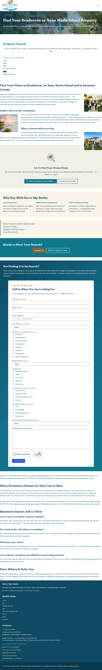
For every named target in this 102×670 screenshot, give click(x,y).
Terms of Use (73, 666)
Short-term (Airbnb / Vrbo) (24, 397)
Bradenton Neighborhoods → (14, 229)
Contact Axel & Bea (68, 181)
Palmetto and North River (42, 117)
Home (4, 600)
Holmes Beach (20, 344)
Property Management (10, 611)
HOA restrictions (47, 504)
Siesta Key (18, 350)
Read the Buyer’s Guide (57, 250)
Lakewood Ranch (27, 117)
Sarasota (18, 347)
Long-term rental (20, 394)
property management (18, 138)
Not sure (18, 400)
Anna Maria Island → (11, 232)
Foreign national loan (22, 413)
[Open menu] (98, 5)
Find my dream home (9, 656)
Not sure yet (19, 416)
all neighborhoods (79, 117)
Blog (3, 617)
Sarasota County (60, 117)
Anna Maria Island (21, 341)
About (4, 614)
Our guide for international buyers (38, 476)
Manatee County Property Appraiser (86, 559)
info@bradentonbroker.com (11, 632)
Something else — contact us (12, 658)
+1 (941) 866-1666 (8, 629)
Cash (17, 406)
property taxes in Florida (21, 504)
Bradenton (75, 115)
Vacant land (19, 384)
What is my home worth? (10, 647)
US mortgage (19, 410)
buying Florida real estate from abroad (16, 536)
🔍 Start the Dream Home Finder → (40, 181)
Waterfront (18, 381)
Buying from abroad (9, 653)
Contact (5, 619)
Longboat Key (20, 353)
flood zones (35, 504)
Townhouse (19, 378)
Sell (3, 609)
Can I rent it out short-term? (11, 650)
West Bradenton (20, 337)
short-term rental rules (45, 478)
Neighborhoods (7, 606)
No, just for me (20, 390)
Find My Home (18, 461)
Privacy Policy (63, 666)
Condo (17, 374)
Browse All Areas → (11, 226)
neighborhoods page (46, 574)
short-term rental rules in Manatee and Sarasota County (45, 523)
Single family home (21, 371)
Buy (3, 603)
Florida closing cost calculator (31, 140)
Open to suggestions (22, 357)
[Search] (5, 71)
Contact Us (39, 250)
